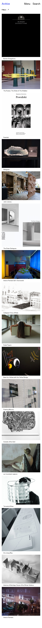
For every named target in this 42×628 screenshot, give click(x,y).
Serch (36, 3)
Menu (27, 3)
